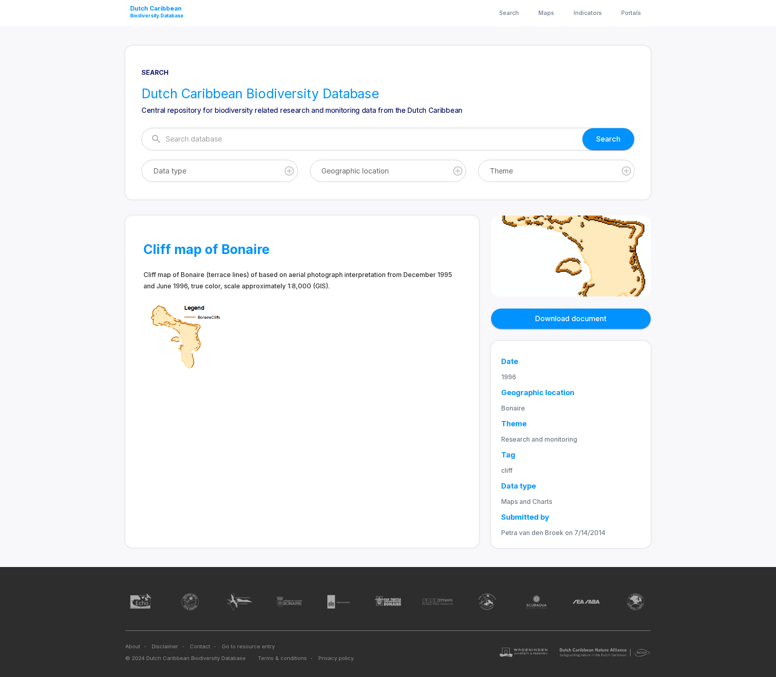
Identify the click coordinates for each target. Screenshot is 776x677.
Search (509, 12)
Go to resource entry (248, 646)
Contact (200, 646)
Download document (571, 318)
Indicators (588, 12)
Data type (169, 171)
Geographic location (355, 171)
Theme (501, 171)
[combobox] (219, 171)
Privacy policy (336, 658)
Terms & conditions (282, 658)
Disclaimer (165, 646)
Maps (546, 12)
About (132, 646)
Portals (631, 12)
